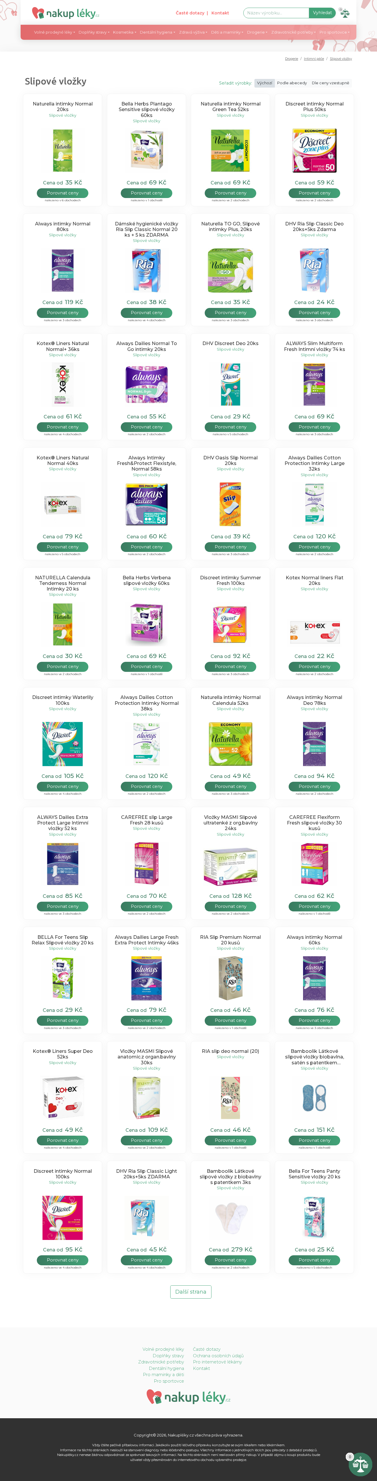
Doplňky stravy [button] (93, 32)
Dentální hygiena (166, 1368)
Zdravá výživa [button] (192, 32)
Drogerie (291, 59)
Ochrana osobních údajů (218, 1355)
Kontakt (201, 1368)
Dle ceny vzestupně (330, 83)
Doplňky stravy (168, 1355)
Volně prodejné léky (163, 1349)
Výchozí (264, 83)
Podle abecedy (292, 83)
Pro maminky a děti (163, 1374)
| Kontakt (218, 13)
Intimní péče (314, 59)
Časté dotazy (190, 13)
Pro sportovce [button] (333, 32)
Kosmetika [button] (123, 32)
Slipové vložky (341, 59)
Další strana (190, 1292)
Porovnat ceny (63, 193)
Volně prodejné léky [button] (53, 32)
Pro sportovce (169, 1381)
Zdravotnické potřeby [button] (292, 32)
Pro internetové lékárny (217, 1362)
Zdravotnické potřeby (161, 1362)
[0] (360, 1464)
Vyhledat (322, 12)
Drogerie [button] (256, 32)
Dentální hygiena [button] (156, 32)
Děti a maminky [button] (226, 32)
